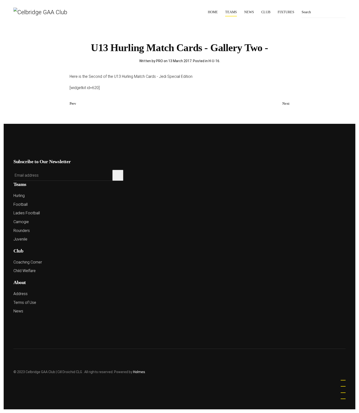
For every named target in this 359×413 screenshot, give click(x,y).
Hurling (19, 195)
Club (265, 12)
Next (285, 103)
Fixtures (286, 12)
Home (213, 12)
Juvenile (20, 239)
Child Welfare (24, 270)
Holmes (139, 372)
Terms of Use (24, 302)
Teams (231, 12)
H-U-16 (214, 61)
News (249, 12)
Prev (73, 103)
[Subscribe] (117, 175)
